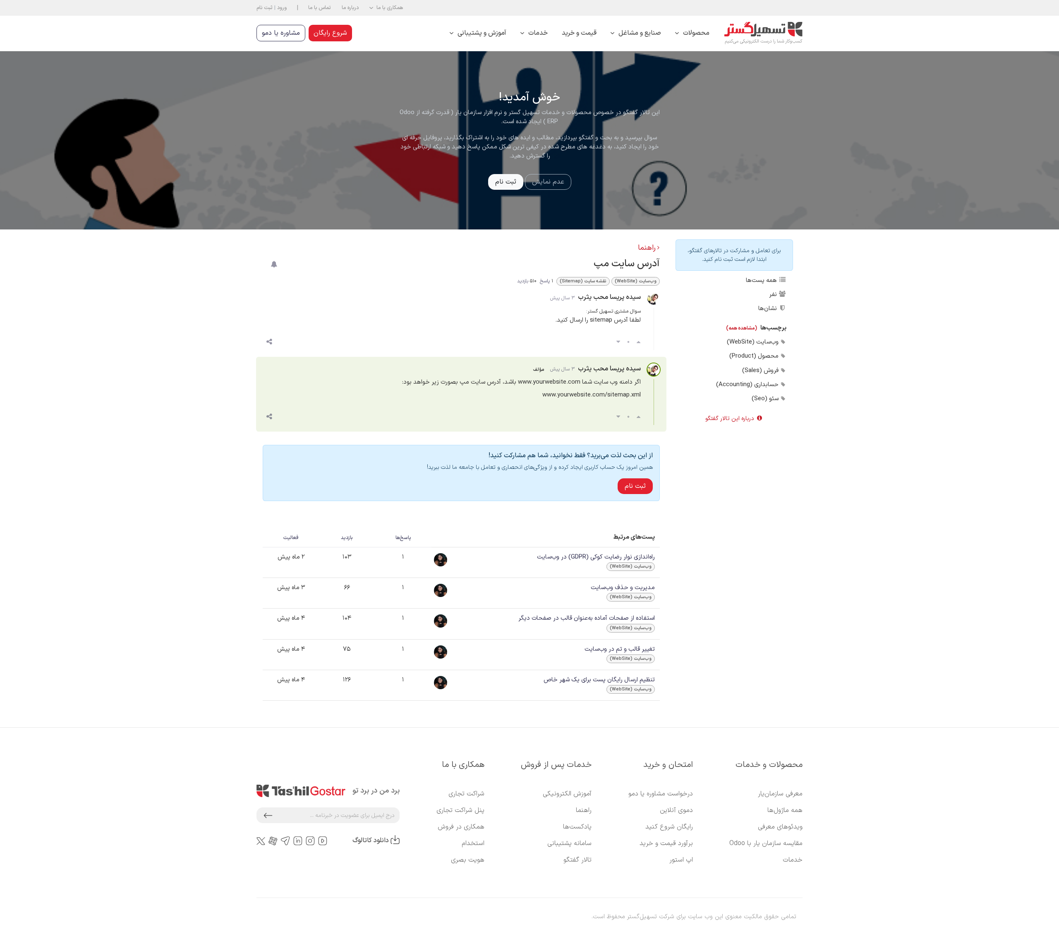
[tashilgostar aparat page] (273, 840)
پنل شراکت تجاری (460, 810)
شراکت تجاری (466, 794)
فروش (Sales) (761, 370)
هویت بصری (467, 860)
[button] (386, 8)
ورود (282, 8)
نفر (774, 294)
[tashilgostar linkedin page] (297, 840)
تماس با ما (319, 8)
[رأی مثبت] (638, 342)
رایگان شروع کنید (669, 827)
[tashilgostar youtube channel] (322, 840)
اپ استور (681, 860)
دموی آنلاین (676, 810)
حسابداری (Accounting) (748, 384)
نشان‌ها (768, 308)
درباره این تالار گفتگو (730, 418)
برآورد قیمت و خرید (666, 843)
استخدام (473, 843)
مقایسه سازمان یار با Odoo (766, 843)
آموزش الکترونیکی (567, 794)
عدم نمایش (548, 182)
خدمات (793, 860)
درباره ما (350, 8)
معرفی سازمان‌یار (780, 794)
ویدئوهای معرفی (780, 827)
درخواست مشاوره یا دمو (660, 794)
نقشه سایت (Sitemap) (583, 281)
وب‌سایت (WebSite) (753, 341)
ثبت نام (264, 8)
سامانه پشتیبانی (569, 843)
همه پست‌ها (762, 280)
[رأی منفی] (618, 342)
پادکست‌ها (577, 827)
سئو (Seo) (766, 398)
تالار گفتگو (577, 860)
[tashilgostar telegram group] (285, 840)
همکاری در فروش (461, 827)
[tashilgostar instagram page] (310, 840)
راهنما (647, 247)
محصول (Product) (754, 356)
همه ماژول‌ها (785, 810)
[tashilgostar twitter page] (260, 840)
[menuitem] (692, 33)
